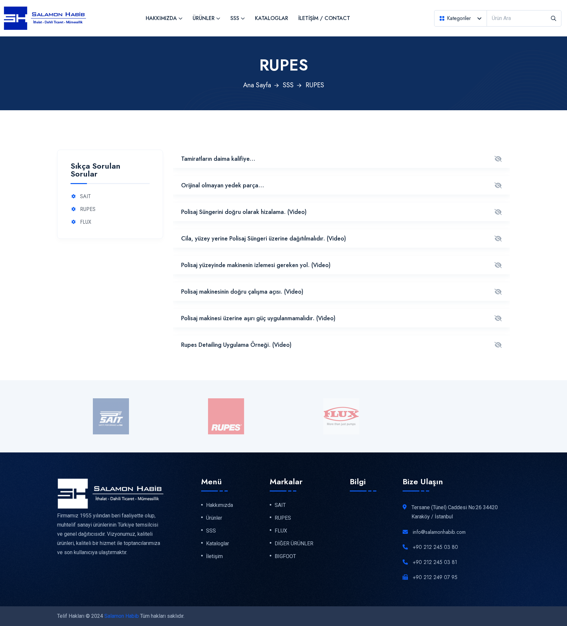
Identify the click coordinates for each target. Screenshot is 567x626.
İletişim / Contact (324, 18)
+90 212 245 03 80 (435, 547)
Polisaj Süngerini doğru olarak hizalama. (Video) (243, 212)
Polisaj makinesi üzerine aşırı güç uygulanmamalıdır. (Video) (258, 318)
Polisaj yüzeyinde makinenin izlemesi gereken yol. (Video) (255, 265)
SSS (234, 18)
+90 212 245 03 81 (435, 562)
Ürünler (204, 18)
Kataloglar (271, 18)
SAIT (85, 197)
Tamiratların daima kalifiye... (218, 159)
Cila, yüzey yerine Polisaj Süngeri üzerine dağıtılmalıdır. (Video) (263, 238)
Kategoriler (459, 18)
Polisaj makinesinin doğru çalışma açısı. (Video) (242, 291)
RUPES (87, 209)
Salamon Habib (121, 616)
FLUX (85, 222)
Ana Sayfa (257, 85)
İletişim (214, 556)
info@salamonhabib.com (439, 532)
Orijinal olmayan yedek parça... (222, 185)
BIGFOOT (285, 556)
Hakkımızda (161, 18)
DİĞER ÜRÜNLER (294, 544)
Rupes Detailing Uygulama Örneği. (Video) (236, 345)
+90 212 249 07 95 (435, 577)
